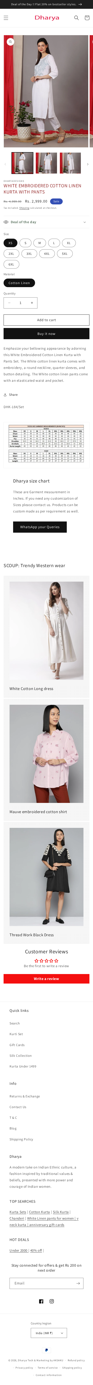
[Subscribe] (78, 1283)
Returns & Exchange (25, 1096)
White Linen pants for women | (52, 1218)
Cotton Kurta (39, 1212)
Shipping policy (72, 1367)
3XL (29, 253)
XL (69, 243)
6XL (11, 264)
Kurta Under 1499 (23, 1066)
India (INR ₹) (44, 1333)
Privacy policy (24, 1367)
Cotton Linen (19, 283)
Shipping (24, 207)
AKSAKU (58, 1360)
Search (15, 1023)
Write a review (46, 978)
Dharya (22, 1360)
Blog (13, 1128)
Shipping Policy (21, 1139)
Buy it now (46, 333)
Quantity (10, 293)
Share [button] (13, 394)
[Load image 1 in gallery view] (22, 163)
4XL (47, 253)
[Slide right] (88, 164)
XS (10, 243)
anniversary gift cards (46, 1224)
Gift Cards (17, 1045)
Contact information (49, 1375)
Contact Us (18, 1107)
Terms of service (48, 1367)
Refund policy (76, 1360)
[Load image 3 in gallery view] (70, 163)
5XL (65, 253)
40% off (36, 1250)
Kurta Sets (18, 1212)
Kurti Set (16, 1034)
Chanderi (17, 1218)
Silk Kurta (61, 1212)
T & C (13, 1117)
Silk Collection (21, 1055)
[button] (6, 18)
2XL (11, 253)
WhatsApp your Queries (40, 527)
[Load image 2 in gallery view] (46, 163)
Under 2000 (19, 1250)
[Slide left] (5, 164)
